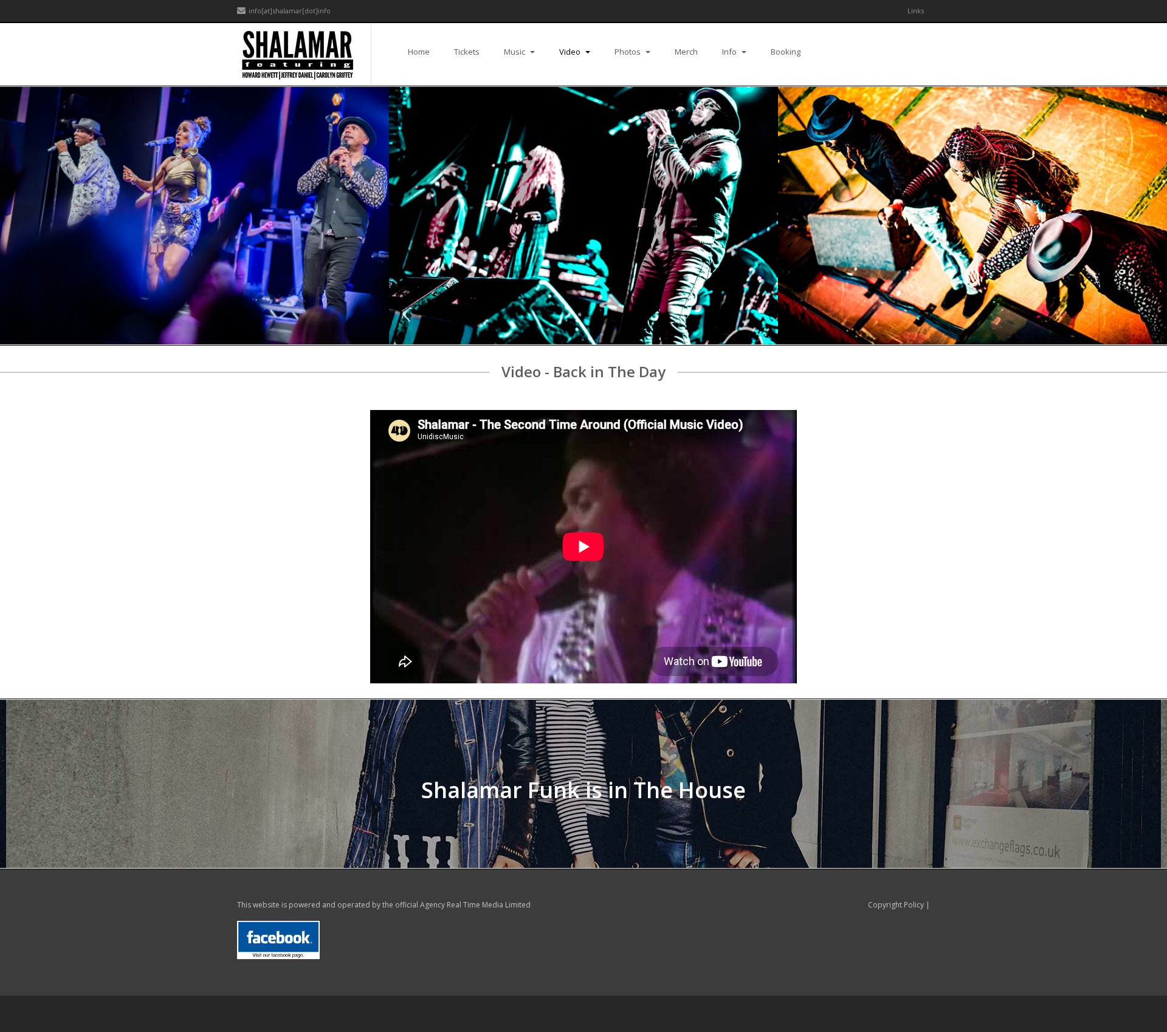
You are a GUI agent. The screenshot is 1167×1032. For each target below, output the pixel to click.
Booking (785, 51)
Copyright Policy (896, 905)
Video (570, 51)
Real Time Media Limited (489, 905)
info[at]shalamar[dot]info (290, 10)
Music (515, 51)
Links (915, 10)
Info (730, 51)
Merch (686, 51)
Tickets (467, 51)
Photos (628, 51)
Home (419, 51)
